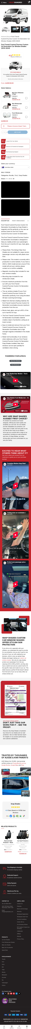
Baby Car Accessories (8, 844)
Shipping (19, 906)
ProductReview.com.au (19, 763)
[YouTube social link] (11, 993)
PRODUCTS (5, 937)
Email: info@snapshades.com (7, 911)
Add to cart (17, 132)
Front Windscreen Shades (8, 942)
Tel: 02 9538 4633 (6, 903)
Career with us (20, 921)
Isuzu (3, 964)
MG (3, 967)
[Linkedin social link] (12, 179)
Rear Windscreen (16, 364)
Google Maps (14, 765)
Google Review (6, 765)
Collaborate (20, 931)
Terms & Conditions (21, 919)
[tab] (5, 220)
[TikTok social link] (19, 993)
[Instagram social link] (8, 993)
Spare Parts (5, 950)
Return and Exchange (22, 908)
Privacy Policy (20, 939)
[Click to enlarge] (4, 22)
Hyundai (4, 977)
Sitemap (19, 936)
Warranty (19, 911)
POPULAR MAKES (6, 956)
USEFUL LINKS (20, 901)
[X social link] (8, 179)
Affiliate (19, 933)
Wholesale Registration (22, 914)
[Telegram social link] (14, 179)
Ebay (22, 765)
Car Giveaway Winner (22, 924)
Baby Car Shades (6, 944)
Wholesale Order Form (22, 916)
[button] (13, 832)
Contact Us (19, 903)
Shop (8, 36)
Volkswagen (5, 982)
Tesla (3, 969)
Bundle (11, 175)
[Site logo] (15, 2)
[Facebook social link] (6, 179)
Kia (2, 980)
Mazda (3, 972)
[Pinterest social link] (10, 179)
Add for (16, 99)
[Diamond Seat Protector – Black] (8, 834)
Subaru (3, 985)
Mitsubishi (4, 974)
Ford (16, 175)
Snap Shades (23, 175)
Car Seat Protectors (23, 841)
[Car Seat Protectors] (23, 834)
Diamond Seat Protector (8, 847)
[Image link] (15, 1014)
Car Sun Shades (6, 939)
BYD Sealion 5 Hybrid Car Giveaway (23, 927)
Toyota (3, 959)
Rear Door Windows (15, 360)
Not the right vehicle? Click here (15, 79)
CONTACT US (5, 901)
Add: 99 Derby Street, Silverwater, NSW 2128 (7, 907)
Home (3, 36)
